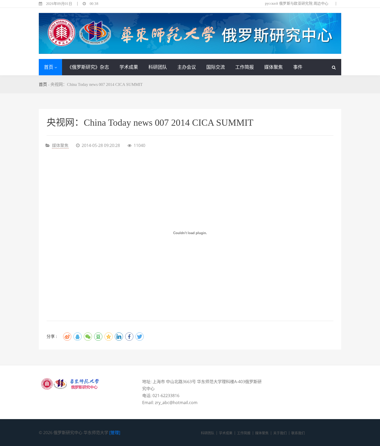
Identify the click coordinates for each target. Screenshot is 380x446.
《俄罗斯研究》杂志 (88, 67)
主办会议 (186, 67)
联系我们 (298, 432)
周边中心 (321, 3)
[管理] (114, 432)
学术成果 (128, 67)
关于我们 (280, 432)
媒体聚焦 (273, 67)
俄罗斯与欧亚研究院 (296, 3)
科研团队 (157, 67)
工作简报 (244, 67)
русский (271, 3)
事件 (297, 67)
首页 (48, 67)
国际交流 (215, 67)
